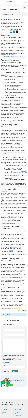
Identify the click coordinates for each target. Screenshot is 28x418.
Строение (17, 412)
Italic (5, 338)
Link (16, 338)
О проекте (4, 409)
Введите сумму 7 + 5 (8, 365)
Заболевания (18, 409)
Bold (3, 338)
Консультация (5, 413)
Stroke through (9, 338)
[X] (17, 32)
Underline (7, 338)
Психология (18, 415)
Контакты (4, 412)
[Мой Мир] (14, 32)
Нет (15, 395)
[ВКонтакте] (11, 32)
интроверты (23, 171)
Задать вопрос (9, 384)
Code (14, 338)
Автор (4, 328)
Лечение (17, 411)
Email (4, 333)
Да (10, 395)
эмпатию (11, 250)
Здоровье (17, 413)
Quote (12, 338)
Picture (18, 338)
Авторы (4, 411)
